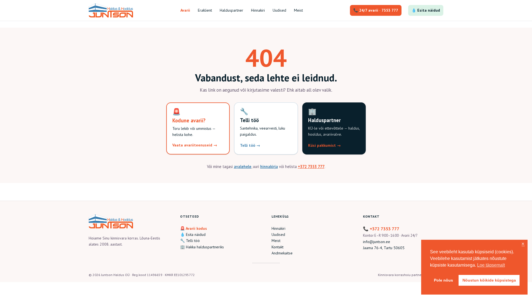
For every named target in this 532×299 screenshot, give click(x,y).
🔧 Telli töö (190, 240)
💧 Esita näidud (425, 10)
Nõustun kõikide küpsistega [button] (489, 280)
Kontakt (277, 246)
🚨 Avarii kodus (193, 228)
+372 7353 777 (311, 166)
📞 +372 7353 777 (381, 228)
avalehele (242, 166)
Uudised (278, 234)
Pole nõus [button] (443, 280)
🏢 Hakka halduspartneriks (202, 246)
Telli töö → (250, 145)
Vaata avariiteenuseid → (194, 145)
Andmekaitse (282, 253)
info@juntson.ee (376, 241)
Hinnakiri (278, 228)
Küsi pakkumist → (324, 145)
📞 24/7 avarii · (375, 10)
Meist (276, 240)
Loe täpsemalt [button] (491, 265)
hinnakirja (269, 166)
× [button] (523, 244)
